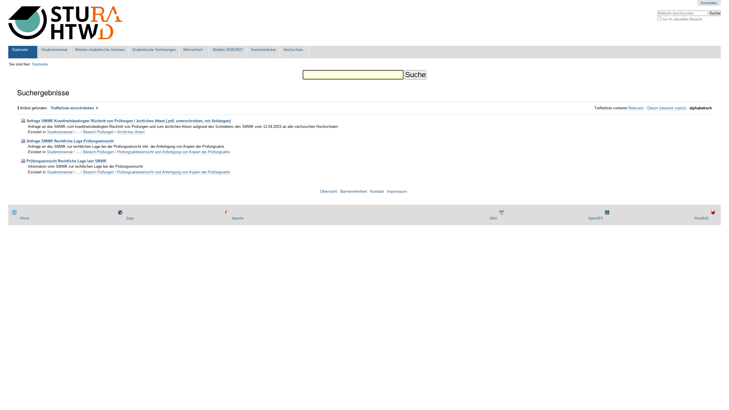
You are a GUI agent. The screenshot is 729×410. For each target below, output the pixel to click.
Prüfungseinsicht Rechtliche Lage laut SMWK (66, 161)
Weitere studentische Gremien (100, 50)
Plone (24, 218)
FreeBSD (702, 218)
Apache (238, 218)
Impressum (397, 191)
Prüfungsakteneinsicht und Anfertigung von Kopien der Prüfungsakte (173, 152)
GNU (493, 218)
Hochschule (293, 50)
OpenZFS (595, 218)
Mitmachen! (193, 50)
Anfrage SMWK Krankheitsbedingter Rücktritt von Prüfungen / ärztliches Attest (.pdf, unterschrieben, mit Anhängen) (128, 121)
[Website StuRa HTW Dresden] (65, 23)
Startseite (20, 50)
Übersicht (328, 191)
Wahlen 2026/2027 (228, 50)
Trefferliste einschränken (72, 108)
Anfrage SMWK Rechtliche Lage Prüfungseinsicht (70, 141)
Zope (130, 218)
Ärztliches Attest (131, 132)
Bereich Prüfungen (98, 132)
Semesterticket (263, 50)
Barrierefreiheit (353, 191)
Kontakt (377, 191)
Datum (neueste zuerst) (666, 108)
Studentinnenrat (54, 50)
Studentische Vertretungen (154, 50)
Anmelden (709, 3)
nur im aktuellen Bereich (682, 19)
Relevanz (636, 108)
